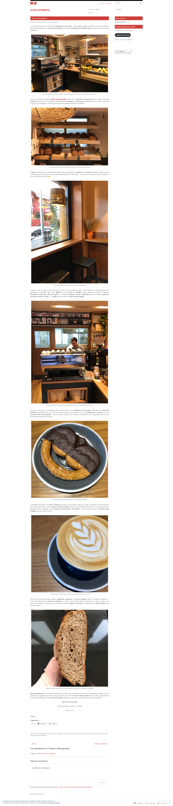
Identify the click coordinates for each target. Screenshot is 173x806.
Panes (102, 733)
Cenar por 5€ (70, 733)
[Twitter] (34, 3)
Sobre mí (109, 3)
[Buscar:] (129, 3)
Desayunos (77, 733)
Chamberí (53, 733)
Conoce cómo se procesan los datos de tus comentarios (75, 787)
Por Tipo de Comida (93, 9)
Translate (128, 53)
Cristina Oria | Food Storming (46, 753)
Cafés (48, 733)
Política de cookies (54, 803)
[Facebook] (31, 3)
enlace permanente (41, 735)
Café (64, 733)
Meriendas (84, 733)
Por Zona (90, 12)
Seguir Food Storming (123, 35)
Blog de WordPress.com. (37, 794)
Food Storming (40, 10)
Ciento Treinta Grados (58, 99)
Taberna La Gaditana (101, 744)
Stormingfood (54, 22)
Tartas (106, 733)
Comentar (102, 782)
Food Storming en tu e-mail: (125, 27)
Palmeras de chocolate (93, 733)
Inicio (102, 3)
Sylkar (33, 744)
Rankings (118, 9)
